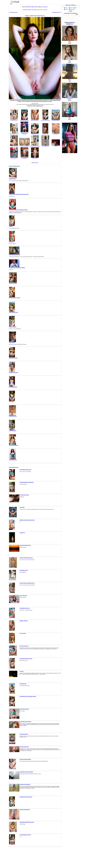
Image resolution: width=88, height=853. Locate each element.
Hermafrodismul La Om (56, 12)
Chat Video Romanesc (13, 12)
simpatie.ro (69, 24)
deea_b (69, 79)
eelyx (70, 117)
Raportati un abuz (35, 162)
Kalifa (70, 41)
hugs (70, 60)
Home (11, 3)
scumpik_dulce (69, 98)
